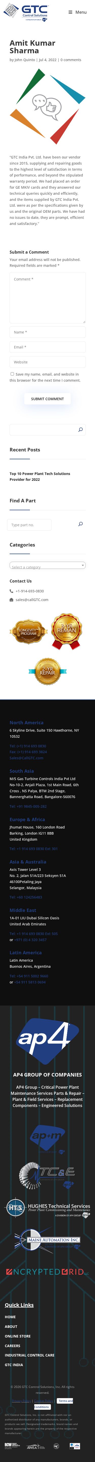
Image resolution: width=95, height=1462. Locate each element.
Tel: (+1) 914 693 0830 (28, 746)
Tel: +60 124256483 (26, 897)
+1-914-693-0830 (30, 591)
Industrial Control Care (29, 1355)
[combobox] (48, 565)
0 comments (71, 59)
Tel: (13, 806)
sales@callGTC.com (32, 599)
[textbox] (47, 567)
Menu (81, 12)
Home (10, 1316)
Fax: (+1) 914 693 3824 (28, 751)
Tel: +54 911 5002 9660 (29, 976)
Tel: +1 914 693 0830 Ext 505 (34, 933)
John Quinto (25, 59)
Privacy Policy (21, 1401)
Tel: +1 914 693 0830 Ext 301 (34, 848)
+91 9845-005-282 (32, 806)
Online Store (18, 1336)
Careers (12, 1345)
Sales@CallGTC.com (26, 757)
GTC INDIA (14, 1364)
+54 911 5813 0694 (30, 982)
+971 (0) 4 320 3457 (30, 939)
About (11, 1326)
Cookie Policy (43, 1401)
